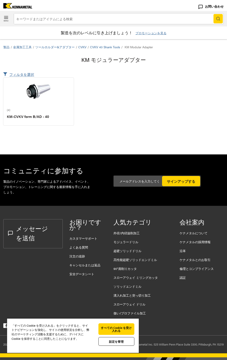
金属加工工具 (22, 47)
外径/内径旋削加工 (127, 233)
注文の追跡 (77, 256)
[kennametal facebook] (5, 326)
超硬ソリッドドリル (127, 251)
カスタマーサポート (83, 238)
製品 (6, 47)
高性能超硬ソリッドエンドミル (135, 259)
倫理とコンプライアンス (197, 268)
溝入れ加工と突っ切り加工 (132, 295)
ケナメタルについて (193, 233)
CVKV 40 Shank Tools (105, 47)
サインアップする (181, 181)
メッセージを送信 (32, 233)
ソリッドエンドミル (127, 286)
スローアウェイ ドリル (129, 304)
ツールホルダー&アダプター (55, 47)
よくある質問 (78, 247)
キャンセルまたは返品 (84, 265)
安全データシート (81, 274)
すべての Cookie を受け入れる (116, 329)
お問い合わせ (214, 6)
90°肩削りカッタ (125, 268)
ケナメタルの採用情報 (195, 242)
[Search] (218, 18)
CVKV (82, 47)
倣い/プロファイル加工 (130, 313)
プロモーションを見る (150, 33)
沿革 (183, 251)
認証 (183, 277)
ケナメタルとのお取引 (195, 259)
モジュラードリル (126, 242)
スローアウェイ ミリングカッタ (136, 277)
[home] (16, 7)
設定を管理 (116, 341)
